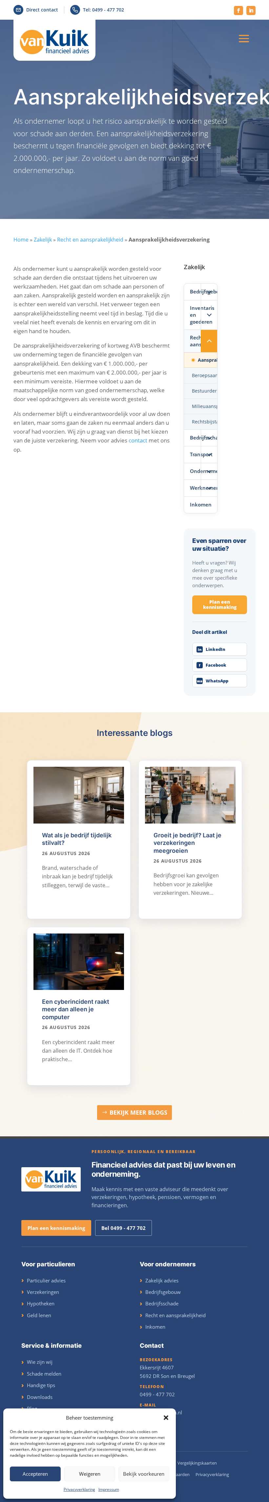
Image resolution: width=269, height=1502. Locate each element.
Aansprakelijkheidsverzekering (207, 360)
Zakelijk (43, 239)
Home (21, 239)
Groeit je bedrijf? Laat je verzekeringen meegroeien (187, 843)
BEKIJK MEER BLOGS (138, 1112)
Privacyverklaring (79, 1489)
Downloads (39, 1397)
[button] (166, 1417)
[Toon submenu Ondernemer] (209, 471)
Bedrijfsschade (195, 437)
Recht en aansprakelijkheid (90, 239)
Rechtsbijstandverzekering (204, 421)
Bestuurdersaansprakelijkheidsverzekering (204, 391)
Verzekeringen (43, 1292)
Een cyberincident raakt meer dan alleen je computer (75, 1009)
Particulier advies (46, 1280)
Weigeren (89, 1473)
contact (138, 440)
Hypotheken (40, 1303)
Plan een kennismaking (220, 605)
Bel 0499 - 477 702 (123, 1228)
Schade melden (44, 1373)
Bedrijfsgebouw (195, 291)
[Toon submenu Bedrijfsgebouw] (209, 292)
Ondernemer (195, 471)
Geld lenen (39, 1315)
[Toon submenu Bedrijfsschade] (209, 438)
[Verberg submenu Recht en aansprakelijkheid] (209, 341)
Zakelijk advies (161, 1280)
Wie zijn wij (39, 1362)
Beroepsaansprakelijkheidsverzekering (204, 375)
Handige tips (41, 1385)
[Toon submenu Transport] (209, 454)
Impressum (108, 1489)
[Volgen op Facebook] (238, 10)
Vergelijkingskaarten (197, 1463)
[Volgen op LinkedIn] (251, 10)
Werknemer (195, 487)
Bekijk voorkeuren (143, 1473)
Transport (195, 454)
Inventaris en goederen (195, 315)
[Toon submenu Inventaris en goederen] (209, 315)
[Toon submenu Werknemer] (209, 488)
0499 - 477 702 (157, 1394)
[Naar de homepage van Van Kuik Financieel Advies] (51, 1179)
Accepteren (35, 1473)
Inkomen (201, 504)
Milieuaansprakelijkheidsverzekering (204, 406)
